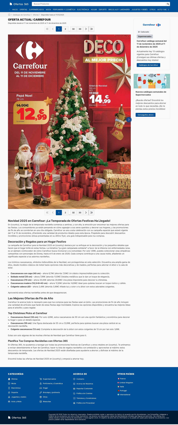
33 (80, 29)
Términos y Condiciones (86, 398)
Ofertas (23, 9)
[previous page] (53, 29)
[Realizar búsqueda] (168, 4)
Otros (152, 9)
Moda (48, 9)
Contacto (80, 379)
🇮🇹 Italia (120, 387)
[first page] (47, 29)
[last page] (91, 29)
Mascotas (47, 401)
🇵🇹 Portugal (122, 391)
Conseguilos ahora (145, 115)
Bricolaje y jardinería (119, 9)
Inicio (15, 9)
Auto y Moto (163, 9)
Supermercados (36, 9)
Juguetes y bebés (140, 9)
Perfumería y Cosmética (64, 9)
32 (73, 29)
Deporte (103, 9)
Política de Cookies (84, 393)
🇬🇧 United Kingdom (125, 383)
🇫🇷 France (121, 379)
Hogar (94, 9)
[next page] (86, 29)
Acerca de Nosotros (85, 384)
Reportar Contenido (85, 389)
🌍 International (123, 395)
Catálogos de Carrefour (22, 15)
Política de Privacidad (86, 403)
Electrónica (83, 9)
